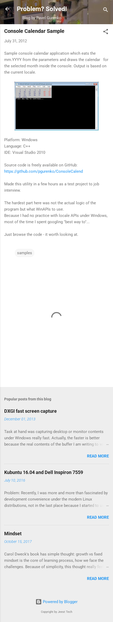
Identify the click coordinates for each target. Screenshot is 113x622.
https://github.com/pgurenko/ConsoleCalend (43, 171)
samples (24, 253)
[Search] (105, 11)
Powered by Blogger (60, 601)
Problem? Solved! (42, 9)
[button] (105, 32)
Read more (98, 456)
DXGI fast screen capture (30, 411)
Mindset (13, 533)
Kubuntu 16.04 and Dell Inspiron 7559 (43, 472)
